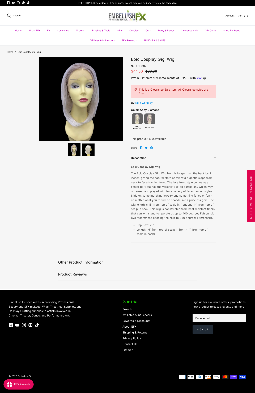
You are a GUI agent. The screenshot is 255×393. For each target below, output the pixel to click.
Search (126, 309)
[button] (74, 149)
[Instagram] (18, 2)
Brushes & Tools (101, 30)
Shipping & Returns (134, 332)
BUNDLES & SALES (154, 40)
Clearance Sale (189, 30)
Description (138, 158)
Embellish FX (24, 376)
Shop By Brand (231, 30)
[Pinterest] (23, 2)
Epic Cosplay (144, 102)
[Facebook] (8, 2)
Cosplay (134, 30)
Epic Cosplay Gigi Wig (29, 51)
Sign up (202, 329)
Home (18, 30)
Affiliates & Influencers (102, 40)
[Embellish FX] (127, 15)
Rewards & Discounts (136, 321)
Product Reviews (72, 274)
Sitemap (127, 350)
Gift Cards (210, 30)
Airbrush (80, 30)
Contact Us (129, 344)
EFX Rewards (129, 40)
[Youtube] (13, 2)
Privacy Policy (131, 338)
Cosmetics (63, 30)
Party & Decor (166, 30)
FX (48, 30)
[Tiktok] (28, 2)
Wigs (119, 30)
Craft (148, 30)
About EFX (34, 30)
